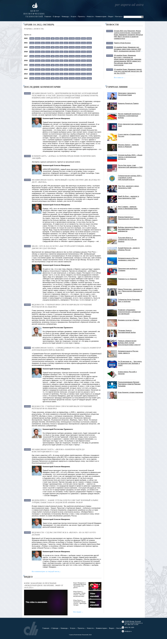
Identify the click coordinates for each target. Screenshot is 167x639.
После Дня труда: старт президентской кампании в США (130, 166)
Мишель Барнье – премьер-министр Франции (128, 146)
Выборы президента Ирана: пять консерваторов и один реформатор (130, 229)
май (53, 38)
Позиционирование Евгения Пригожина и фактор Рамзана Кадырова (129, 384)
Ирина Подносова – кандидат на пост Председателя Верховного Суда (130, 291)
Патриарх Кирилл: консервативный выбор (127, 331)
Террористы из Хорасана (127, 279)
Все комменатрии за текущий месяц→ (46, 571)
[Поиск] (142, 17)
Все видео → (78, 612)
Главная (47, 16)
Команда (65, 16)
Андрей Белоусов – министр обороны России (129, 249)
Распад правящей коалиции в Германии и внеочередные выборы (129, 116)
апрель (48, 38)
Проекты (81, 16)
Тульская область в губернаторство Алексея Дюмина (127, 239)
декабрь (89, 38)
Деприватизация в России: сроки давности (128, 352)
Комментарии (101, 16)
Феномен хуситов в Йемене (128, 320)
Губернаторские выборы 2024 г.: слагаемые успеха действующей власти (130, 177)
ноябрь (83, 38)
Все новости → (119, 78)
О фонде (56, 16)
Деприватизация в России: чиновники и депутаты (128, 259)
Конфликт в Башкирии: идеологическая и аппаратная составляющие (129, 312)
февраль (37, 38)
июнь (57, 38)
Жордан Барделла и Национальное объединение (129, 218)
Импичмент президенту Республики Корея (127, 94)
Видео (110, 16)
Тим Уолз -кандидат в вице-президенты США (128, 187)
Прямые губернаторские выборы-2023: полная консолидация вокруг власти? (129, 343)
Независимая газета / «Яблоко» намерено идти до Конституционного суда (58, 450)
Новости (90, 16)
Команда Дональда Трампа (128, 103)
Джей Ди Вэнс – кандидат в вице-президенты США (128, 197)
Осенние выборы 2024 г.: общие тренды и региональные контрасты (130, 157)
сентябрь (71, 38)
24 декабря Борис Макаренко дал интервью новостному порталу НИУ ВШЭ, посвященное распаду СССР (127, 49)
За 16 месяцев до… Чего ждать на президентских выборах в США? (130, 363)
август (66, 38)
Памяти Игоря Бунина (122, 43)
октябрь (78, 38)
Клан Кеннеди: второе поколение (130, 392)
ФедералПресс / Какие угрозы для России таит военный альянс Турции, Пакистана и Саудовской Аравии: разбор (65, 501)
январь (32, 38)
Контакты (119, 16)
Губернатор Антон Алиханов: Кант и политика (129, 300)
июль (61, 38)
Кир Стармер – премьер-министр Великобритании (128, 207)
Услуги (73, 16)
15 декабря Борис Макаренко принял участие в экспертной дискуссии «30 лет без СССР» (128, 71)
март (43, 38)
